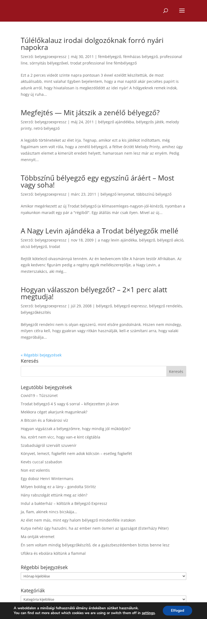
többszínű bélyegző (153, 194)
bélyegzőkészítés (36, 312)
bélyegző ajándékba (116, 121)
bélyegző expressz (130, 305)
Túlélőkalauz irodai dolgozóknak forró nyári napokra (92, 43)
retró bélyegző (47, 128)
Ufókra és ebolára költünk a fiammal (53, 553)
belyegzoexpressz (51, 56)
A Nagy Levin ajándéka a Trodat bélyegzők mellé (99, 231)
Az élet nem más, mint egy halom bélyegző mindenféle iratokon (78, 520)
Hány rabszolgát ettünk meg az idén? (54, 495)
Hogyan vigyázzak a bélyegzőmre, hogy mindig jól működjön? (75, 428)
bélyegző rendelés (165, 305)
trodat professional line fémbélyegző (103, 63)
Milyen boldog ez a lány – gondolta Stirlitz (58, 486)
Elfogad (177, 610)
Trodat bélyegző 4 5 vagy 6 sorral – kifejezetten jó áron (70, 403)
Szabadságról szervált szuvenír (49, 445)
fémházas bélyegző (140, 56)
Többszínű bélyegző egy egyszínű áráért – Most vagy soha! (97, 181)
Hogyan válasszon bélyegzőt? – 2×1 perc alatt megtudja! (94, 293)
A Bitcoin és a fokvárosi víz (44, 420)
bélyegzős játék (150, 121)
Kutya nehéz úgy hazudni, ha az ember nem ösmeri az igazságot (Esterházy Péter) (94, 528)
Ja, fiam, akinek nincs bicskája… (49, 511)
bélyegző (147, 240)
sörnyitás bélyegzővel (49, 63)
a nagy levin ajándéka (117, 240)
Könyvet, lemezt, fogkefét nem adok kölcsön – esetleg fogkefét (76, 453)
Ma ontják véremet (37, 536)
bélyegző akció (170, 240)
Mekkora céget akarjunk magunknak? (54, 411)
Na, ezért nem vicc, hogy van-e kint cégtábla (60, 437)
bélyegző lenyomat (117, 194)
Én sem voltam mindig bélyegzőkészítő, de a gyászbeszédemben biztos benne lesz (95, 544)
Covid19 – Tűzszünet (39, 395)
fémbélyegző (109, 56)
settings (148, 613)
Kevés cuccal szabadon (41, 461)
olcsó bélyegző (34, 246)
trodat (54, 246)
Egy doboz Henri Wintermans (47, 478)
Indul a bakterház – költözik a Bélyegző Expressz (64, 503)
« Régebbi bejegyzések (41, 355)
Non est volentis (35, 470)
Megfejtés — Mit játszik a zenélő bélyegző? (90, 112)
